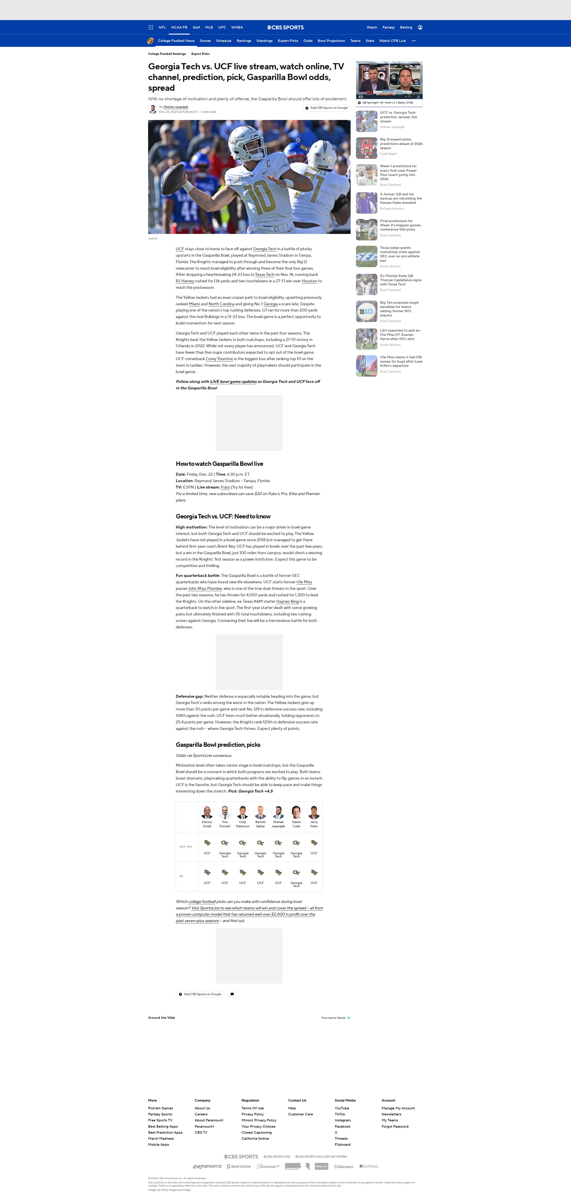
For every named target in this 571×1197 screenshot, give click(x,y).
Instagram (343, 1120)
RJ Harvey (185, 281)
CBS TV (201, 1132)
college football (201, 901)
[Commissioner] (297, 1164)
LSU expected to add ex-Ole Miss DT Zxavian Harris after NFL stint (400, 334)
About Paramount (209, 1120)
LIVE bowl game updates (233, 381)
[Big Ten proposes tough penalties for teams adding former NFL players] (366, 311)
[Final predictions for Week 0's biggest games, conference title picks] (366, 229)
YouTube (342, 1108)
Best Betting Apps (163, 1126)
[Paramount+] (268, 1165)
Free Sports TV (160, 1120)
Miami (194, 304)
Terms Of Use (253, 1108)
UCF (180, 249)
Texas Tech (264, 274)
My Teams (390, 1120)
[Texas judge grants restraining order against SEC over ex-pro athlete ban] (366, 256)
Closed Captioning (257, 1132)
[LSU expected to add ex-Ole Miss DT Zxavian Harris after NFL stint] (366, 339)
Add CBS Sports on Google (329, 108)
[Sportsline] (239, 1166)
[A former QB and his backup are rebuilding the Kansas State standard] (366, 203)
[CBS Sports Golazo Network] (321, 1156)
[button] (414, 41)
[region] (389, 80)
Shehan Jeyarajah (176, 107)
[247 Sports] (207, 1165)
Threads (341, 1138)
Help (292, 1108)
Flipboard (343, 1144)
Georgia (271, 304)
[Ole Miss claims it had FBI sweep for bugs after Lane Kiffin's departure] (366, 366)
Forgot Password (395, 1126)
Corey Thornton (219, 358)
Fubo (225, 487)
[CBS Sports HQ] (277, 1156)
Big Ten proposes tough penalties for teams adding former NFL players (399, 309)
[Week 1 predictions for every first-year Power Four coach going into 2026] (366, 175)
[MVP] (321, 1164)
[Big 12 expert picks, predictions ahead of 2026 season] (366, 148)
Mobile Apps (158, 1144)
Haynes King (287, 601)
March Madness (161, 1138)
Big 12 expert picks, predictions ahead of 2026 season (401, 143)
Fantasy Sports (160, 1114)
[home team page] (207, 842)
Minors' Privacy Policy (259, 1120)
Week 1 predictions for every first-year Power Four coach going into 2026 (398, 172)
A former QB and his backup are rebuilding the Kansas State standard (401, 198)
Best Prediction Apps (165, 1132)
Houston (309, 281)
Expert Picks (200, 54)
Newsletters (391, 1114)
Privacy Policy (253, 1114)
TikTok (340, 1114)
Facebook (342, 1126)
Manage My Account (398, 1108)
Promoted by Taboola (334, 1018)
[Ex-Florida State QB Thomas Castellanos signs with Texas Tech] (366, 284)
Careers (201, 1114)
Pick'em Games (160, 1108)
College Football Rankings (167, 54)
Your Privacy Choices (258, 1126)
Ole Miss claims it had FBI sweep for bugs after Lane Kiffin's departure (401, 361)
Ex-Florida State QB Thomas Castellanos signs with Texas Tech (400, 280)
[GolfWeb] (369, 1166)
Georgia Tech (264, 249)
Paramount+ (204, 1126)
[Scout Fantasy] (344, 1166)
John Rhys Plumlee (205, 588)
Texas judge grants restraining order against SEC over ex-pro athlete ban (400, 254)
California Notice (255, 1138)
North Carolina (221, 304)
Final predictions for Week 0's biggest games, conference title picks (400, 225)
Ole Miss (304, 582)
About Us (202, 1108)
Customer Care (300, 1114)
